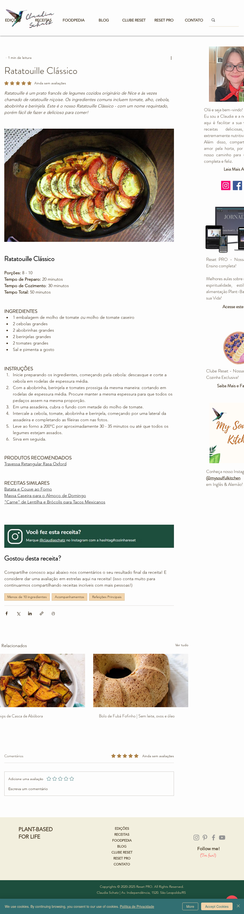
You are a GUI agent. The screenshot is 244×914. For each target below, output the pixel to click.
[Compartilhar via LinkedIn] (30, 613)
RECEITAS (121, 834)
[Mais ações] (171, 58)
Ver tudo (181, 645)
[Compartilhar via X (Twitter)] (18, 613)
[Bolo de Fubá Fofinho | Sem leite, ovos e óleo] (140, 680)
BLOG (122, 846)
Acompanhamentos (69, 597)
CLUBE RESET (122, 852)
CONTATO (122, 864)
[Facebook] (237, 185)
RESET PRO (122, 858)
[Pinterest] (205, 837)
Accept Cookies (217, 906)
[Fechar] (238, 906)
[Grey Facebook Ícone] (213, 837)
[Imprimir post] (53, 613)
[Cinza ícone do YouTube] (222, 837)
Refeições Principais (107, 597)
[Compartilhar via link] (41, 613)
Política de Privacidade (137, 906)
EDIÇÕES (122, 828)
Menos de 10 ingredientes (27, 597)
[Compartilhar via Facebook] (6, 613)
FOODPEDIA (122, 840)
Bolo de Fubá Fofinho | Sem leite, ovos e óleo (137, 716)
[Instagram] (225, 185)
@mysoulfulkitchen (223, 478)
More (190, 906)
